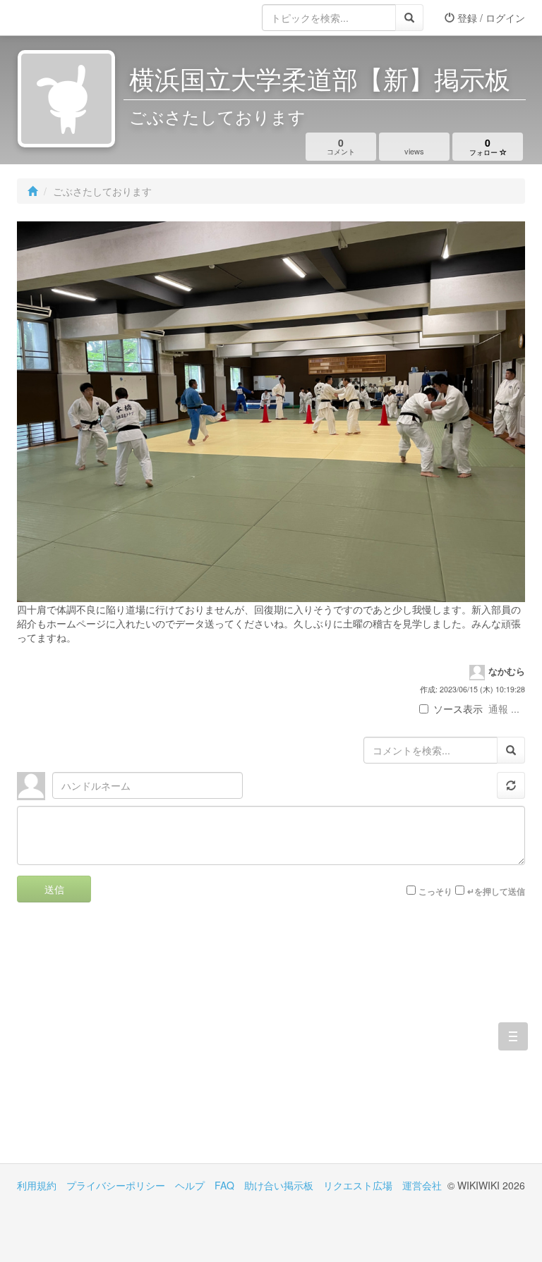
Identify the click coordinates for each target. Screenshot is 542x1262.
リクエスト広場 (357, 1185)
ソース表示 (458, 709)
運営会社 (422, 1185)
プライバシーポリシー (115, 1185)
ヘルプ (190, 1185)
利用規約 (36, 1185)
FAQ (224, 1185)
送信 (54, 889)
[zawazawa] (73, 17)
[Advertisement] (144, 1043)
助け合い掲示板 (278, 1185)
